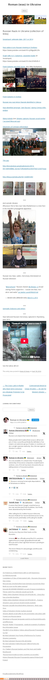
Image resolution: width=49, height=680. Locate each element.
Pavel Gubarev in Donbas (12, 97)
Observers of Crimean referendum (15, 127)
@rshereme (36, 431)
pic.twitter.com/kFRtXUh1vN (28, 292)
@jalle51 (24, 529)
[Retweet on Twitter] (14, 428)
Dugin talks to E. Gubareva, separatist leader (19, 56)
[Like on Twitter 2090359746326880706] (18, 470)
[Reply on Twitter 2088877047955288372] (10, 554)
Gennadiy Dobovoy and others (14, 309)
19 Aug (11, 433)
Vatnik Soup (14, 502)
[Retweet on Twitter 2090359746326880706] (14, 470)
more (23, 66)
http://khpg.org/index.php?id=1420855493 (18, 177)
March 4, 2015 (32, 298)
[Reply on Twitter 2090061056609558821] (10, 451)
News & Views (25, 371)
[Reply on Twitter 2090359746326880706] (10, 470)
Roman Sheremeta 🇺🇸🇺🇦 (19, 430)
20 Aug (39, 458)
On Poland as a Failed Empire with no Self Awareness (21, 573)
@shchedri (30, 458)
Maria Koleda (8, 118)
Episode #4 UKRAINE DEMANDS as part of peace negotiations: (24, 589)
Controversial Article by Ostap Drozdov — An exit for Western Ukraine (35, 389)
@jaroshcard (10, 287)
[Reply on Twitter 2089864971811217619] (10, 494)
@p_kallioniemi (27, 502)
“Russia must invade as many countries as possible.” (21, 655)
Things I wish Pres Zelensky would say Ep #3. (18, 592)
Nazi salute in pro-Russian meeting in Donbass (20, 47)
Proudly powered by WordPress (13, 674)
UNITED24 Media (15, 478)
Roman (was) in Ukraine (24, 4)
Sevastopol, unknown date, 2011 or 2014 (18, 39)
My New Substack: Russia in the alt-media (17, 641)
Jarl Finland (13, 529)
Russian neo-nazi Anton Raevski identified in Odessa (22, 102)
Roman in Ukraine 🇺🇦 (17, 458)
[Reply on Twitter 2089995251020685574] (10, 521)
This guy (6, 160)
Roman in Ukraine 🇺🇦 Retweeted (26, 428)
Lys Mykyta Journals (9, 575)
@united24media (31, 478)
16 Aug (32, 529)
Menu (24, 10)
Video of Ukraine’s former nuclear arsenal (17, 611)
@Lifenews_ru (33, 287)
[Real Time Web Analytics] (4, 679)
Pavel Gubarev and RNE (11, 66)
